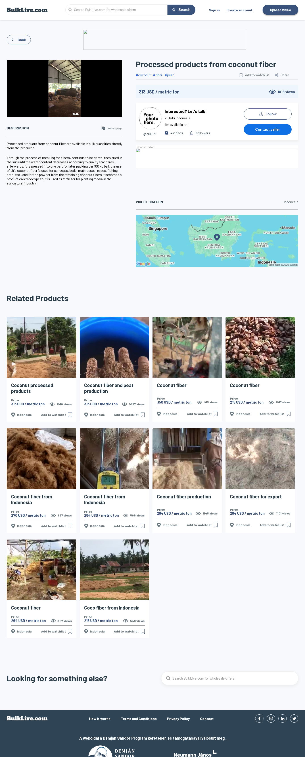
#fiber (157, 75)
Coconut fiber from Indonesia (31, 499)
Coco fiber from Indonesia (112, 607)
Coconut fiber (171, 385)
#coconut (143, 75)
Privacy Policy (178, 718)
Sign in (214, 10)
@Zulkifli (150, 134)
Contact (207, 718)
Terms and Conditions (139, 718)
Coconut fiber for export (256, 496)
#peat (169, 75)
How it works (100, 718)
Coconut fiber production (184, 496)
